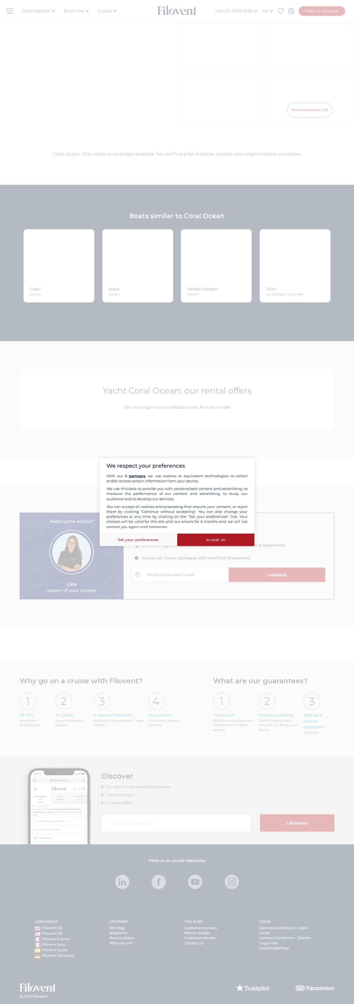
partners (137, 476)
